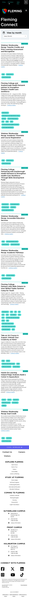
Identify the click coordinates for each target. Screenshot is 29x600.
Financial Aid (15, 502)
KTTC (3, 320)
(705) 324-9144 (14, 535)
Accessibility (14, 471)
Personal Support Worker (12, 118)
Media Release (5, 112)
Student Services (10, 74)
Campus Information (16, 523)
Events (8, 360)
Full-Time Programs (14, 482)
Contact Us (7, 452)
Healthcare (13, 207)
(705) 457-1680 (14, 551)
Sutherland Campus (6, 329)
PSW (7, 121)
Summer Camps (16, 366)
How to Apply (14, 480)
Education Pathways (10, 275)
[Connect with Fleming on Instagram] (3, 576)
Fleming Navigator (14, 497)
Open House (14, 464)
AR (15, 311)
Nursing (3, 118)
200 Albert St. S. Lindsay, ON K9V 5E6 (14, 531)
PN (2, 121)
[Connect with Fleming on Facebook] (3, 570)
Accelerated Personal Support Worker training (10, 115)
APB (11, 311)
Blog (3, 74)
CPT (3, 314)
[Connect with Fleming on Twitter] (13, 570)
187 (13, 447)
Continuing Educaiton (15, 204)
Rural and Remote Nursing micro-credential (10, 124)
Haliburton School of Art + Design (8, 363)
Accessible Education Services (12, 241)
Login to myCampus (14, 504)
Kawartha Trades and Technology (13, 317)
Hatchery (4, 405)
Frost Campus (13, 314)
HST (3, 317)
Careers (23, 452)
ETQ (7, 314)
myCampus (10, 2)
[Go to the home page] (12, 11)
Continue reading (12, 65)
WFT (13, 329)
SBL (7, 320)
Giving (3, 2)
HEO (19, 314)
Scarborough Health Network (7, 127)
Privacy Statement (24, 585)
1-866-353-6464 (14, 520)
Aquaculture (16, 399)
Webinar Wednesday (6, 77)
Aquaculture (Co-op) (6, 402)
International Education (14, 487)
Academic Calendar (14, 495)
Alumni (9, 399)
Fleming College (5, 207)
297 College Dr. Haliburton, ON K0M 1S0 (14, 547)
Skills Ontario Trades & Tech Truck (8, 326)
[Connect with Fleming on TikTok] (22, 576)
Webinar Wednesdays (6, 278)
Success (3, 399)
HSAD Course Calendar (6, 366)
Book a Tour (14, 467)
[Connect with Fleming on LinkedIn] (22, 570)
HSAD (18, 363)
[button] (26, 2)
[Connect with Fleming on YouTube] (13, 576)
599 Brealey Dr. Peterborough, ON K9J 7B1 (15, 515)
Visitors (7, 456)
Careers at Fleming (14, 473)
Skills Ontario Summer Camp (7, 323)
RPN (11, 121)
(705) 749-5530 (14, 519)
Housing (14, 500)
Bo (19, 311)
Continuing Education (14, 484)
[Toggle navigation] (26, 10)
